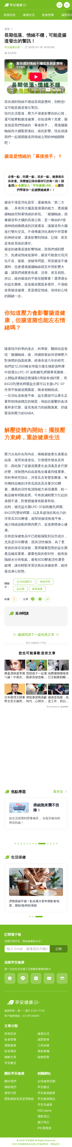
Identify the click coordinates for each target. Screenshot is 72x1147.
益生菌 (20, 588)
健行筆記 (43, 1122)
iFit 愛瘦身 (44, 1128)
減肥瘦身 (43, 1039)
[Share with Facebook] (40, 599)
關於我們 (10, 1081)
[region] (36, 183)
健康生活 (43, 1033)
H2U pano (44, 1110)
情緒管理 (45, 581)
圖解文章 (10, 1057)
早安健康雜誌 (46, 1099)
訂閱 (59, 949)
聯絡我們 (10, 1087)
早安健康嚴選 (46, 1093)
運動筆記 (43, 1116)
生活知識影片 (24, 581)
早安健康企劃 (12, 47)
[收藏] (14, 599)
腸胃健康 (37, 588)
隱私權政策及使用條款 (19, 1099)
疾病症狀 (10, 1033)
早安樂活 (10, 1063)
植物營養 (43, 1057)
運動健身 (10, 1045)
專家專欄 (43, 1051)
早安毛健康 (44, 1104)
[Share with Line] (33, 599)
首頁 (7, 28)
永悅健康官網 (46, 1081)
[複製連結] (47, 599)
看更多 (58, 791)
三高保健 (43, 1045)
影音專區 (10, 1051)
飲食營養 (10, 1039)
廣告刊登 (10, 1093)
